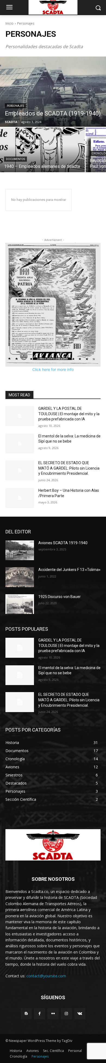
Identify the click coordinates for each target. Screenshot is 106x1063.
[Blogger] (26, 1013)
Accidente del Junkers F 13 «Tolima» (69, 569)
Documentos (15, 159)
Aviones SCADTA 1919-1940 (63, 543)
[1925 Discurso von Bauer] (19, 604)
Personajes (15, 105)
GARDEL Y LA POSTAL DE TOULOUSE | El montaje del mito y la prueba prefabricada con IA (68, 413)
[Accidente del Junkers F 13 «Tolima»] (19, 577)
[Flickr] (53, 1013)
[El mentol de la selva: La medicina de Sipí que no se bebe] (19, 444)
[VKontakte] (79, 1013)
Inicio (9, 23)
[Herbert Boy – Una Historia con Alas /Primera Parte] (19, 498)
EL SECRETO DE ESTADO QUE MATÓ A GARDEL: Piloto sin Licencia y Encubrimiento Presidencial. (68, 468)
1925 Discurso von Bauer (59, 596)
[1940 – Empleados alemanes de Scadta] (42, 150)
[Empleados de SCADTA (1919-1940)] (53, 92)
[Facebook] (39, 1013)
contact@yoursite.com (46, 975)
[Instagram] (66, 1013)
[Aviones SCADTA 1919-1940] (19, 550)
